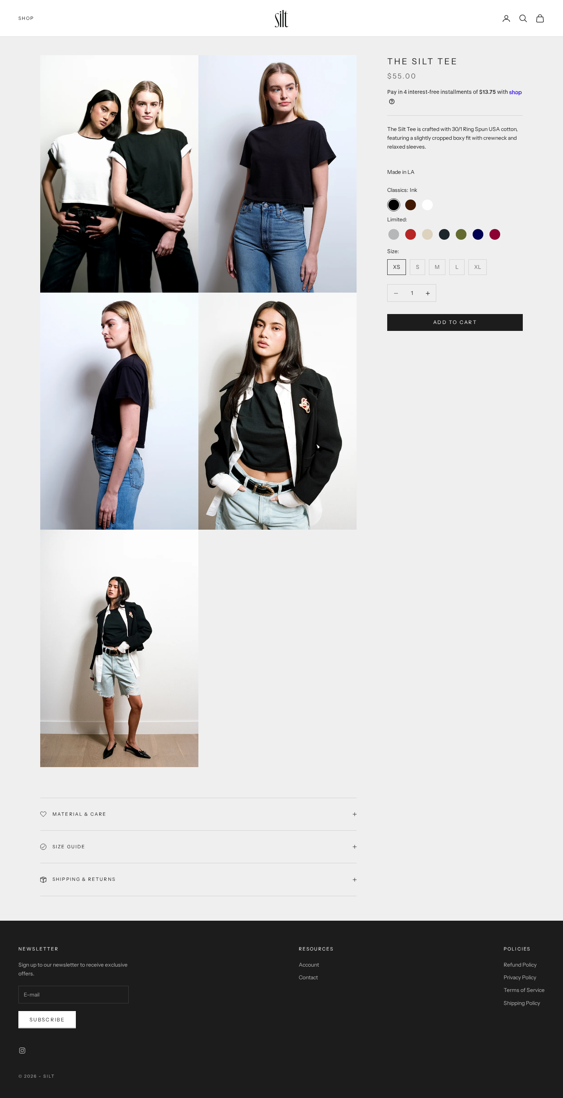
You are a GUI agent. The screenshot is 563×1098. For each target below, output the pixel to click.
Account (309, 964)
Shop (26, 18)
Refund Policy (520, 964)
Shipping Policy (522, 1003)
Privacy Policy (520, 977)
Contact (308, 977)
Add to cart (455, 322)
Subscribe (47, 1019)
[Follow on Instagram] (22, 1050)
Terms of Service (524, 990)
